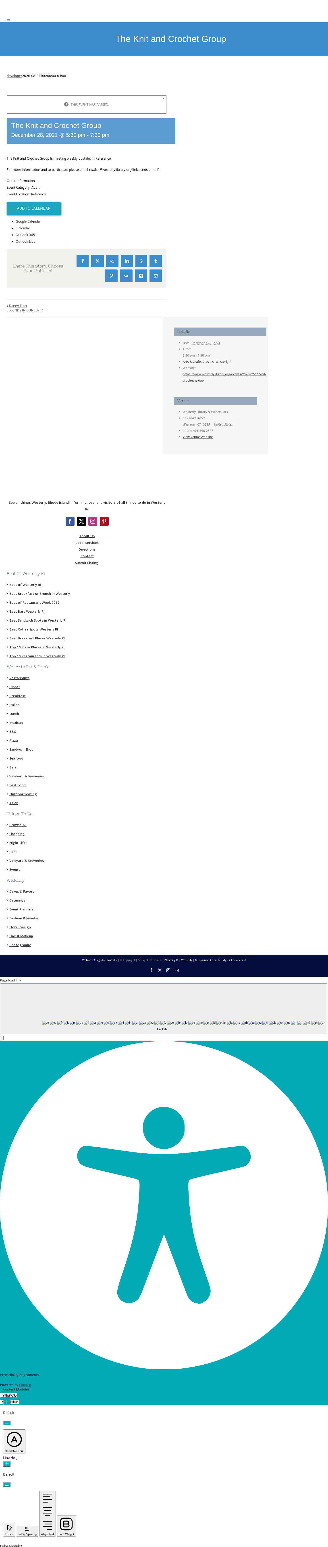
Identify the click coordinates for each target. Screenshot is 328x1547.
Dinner (14, 687)
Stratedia (111, 960)
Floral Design (20, 927)
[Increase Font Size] (6, 1402)
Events (14, 869)
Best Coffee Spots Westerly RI (33, 629)
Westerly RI (224, 361)
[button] (2, 1038)
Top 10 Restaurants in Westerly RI (37, 656)
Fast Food (17, 785)
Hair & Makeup (21, 936)
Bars (13, 767)
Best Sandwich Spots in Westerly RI (37, 620)
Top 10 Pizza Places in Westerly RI (36, 647)
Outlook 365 (25, 234)
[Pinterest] (104, 521)
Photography (20, 945)
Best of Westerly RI (25, 584)
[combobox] (163, 1009)
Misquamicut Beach (207, 960)
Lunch (14, 713)
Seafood (16, 758)
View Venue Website (198, 437)
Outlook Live (25, 241)
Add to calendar (33, 208)
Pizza (13, 740)
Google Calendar (28, 221)
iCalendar (23, 228)
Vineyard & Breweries (26, 776)
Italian (14, 704)
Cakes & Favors (21, 891)
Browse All (18, 825)
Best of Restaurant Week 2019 (34, 602)
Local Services (87, 542)
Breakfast (17, 695)
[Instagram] (92, 521)
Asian (13, 803)
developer (14, 75)
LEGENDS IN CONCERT (24, 310)
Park (13, 851)
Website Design (92, 960)
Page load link (10, 980)
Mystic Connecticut (234, 960)
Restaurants (19, 678)
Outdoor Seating (23, 794)
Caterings (17, 900)
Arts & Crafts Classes (198, 361)
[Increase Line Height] (6, 1464)
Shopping (17, 833)
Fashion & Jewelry (23, 918)
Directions (87, 549)
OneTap (25, 1384)
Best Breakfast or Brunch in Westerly (39, 593)
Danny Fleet (18, 305)
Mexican (16, 722)
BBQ (13, 731)
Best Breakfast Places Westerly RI (37, 638)
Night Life (17, 842)
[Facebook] (70, 521)
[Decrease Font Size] (6, 1423)
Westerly (187, 960)
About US (87, 536)
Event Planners (21, 909)
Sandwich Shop (21, 749)
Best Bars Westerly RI (26, 611)
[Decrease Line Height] (6, 1484)
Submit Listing (87, 562)
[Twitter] (81, 521)
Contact (87, 556)
